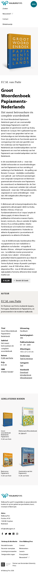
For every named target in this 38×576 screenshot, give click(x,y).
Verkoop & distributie (9, 541)
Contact (5, 19)
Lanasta (21, 551)
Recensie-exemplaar (8, 548)
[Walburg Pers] (11, 3)
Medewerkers (23, 548)
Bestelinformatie (7, 545)
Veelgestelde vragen (8, 554)
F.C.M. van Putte (11, 301)
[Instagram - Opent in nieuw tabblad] (18, 535)
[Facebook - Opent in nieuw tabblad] (3, 535)
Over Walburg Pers (26, 541)
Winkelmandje (7, 24)
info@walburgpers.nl (8, 529)
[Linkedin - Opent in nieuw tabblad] (14, 535)
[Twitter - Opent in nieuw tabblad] (6, 535)
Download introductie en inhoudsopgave (26, 375)
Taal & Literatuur (26, 359)
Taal (21, 366)
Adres (3, 513)
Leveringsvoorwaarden (9, 551)
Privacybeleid (23, 554)
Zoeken (5, 9)
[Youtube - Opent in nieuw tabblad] (10, 535)
